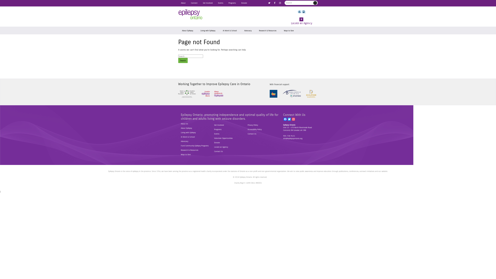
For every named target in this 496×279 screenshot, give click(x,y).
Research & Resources (267, 31)
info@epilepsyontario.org (292, 139)
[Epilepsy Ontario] (190, 15)
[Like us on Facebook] (275, 3)
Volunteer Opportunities (223, 138)
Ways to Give (289, 31)
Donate (244, 3)
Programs (232, 3)
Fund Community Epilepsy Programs (195, 146)
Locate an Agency (301, 23)
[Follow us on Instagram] (280, 3)
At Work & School (230, 31)
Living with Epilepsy (207, 31)
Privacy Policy (253, 125)
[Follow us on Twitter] (269, 3)
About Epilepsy (187, 31)
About (183, 3)
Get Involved (208, 3)
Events (220, 3)
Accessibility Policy (255, 129)
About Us (184, 124)
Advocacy (248, 31)
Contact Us (218, 151)
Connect (194, 3)
